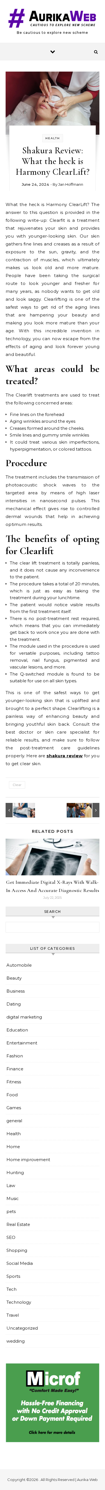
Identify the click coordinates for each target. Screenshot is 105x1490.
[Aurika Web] (52, 19)
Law (10, 1185)
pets (11, 1211)
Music (12, 1198)
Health (52, 138)
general (14, 1120)
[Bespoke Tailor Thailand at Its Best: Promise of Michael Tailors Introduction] (86, 810)
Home (13, 1146)
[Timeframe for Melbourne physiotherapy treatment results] (18, 810)
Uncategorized (22, 1328)
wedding (15, 1341)
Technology (18, 1302)
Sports (13, 1276)
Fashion (14, 1056)
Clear (17, 785)
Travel (12, 1315)
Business (15, 991)
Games (13, 1107)
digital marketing (24, 1017)
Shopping (16, 1250)
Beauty (14, 978)
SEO (10, 1237)
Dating (13, 1004)
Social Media (19, 1263)
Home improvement (28, 1159)
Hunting (15, 1172)
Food (12, 1094)
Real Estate (18, 1224)
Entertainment (21, 1043)
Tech (11, 1289)
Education (17, 1030)
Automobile (19, 965)
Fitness (13, 1081)
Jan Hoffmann (70, 184)
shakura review (64, 755)
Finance (14, 1068)
